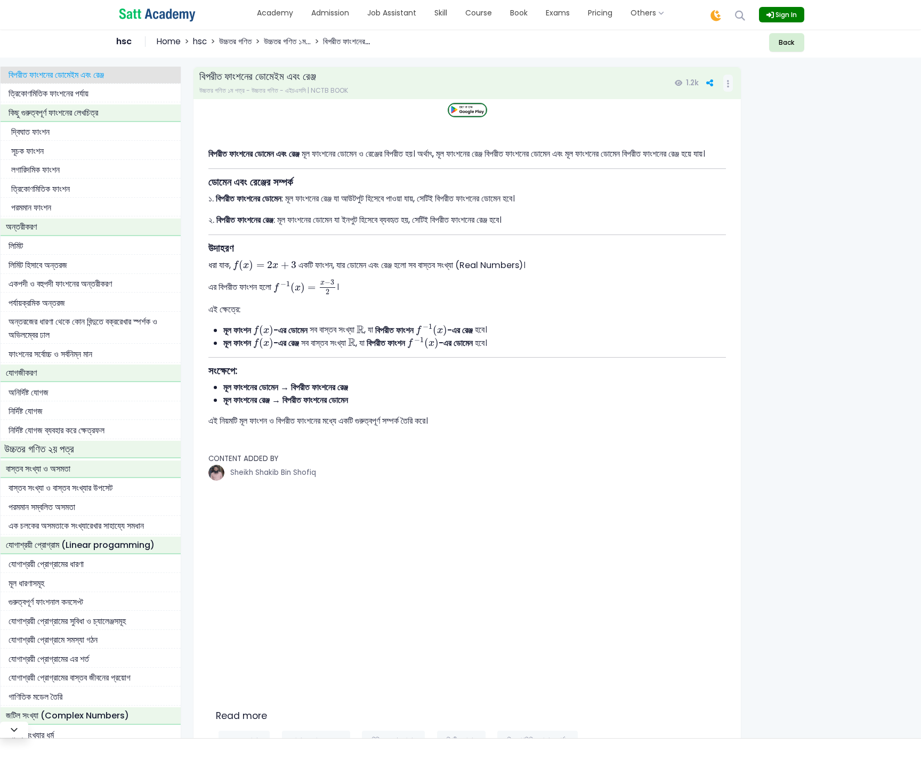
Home (169, 41)
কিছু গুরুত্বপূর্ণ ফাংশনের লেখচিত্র (53, 113)
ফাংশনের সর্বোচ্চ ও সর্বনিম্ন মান (50, 354)
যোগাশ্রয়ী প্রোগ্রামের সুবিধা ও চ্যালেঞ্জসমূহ (67, 621)
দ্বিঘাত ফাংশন (30, 132)
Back (786, 42)
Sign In (785, 14)
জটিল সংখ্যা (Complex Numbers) (67, 715)
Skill (440, 12)
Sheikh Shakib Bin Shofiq (273, 472)
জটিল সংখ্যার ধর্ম (31, 735)
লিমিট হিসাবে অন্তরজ (38, 265)
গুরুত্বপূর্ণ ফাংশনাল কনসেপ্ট (46, 602)
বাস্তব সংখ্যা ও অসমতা (38, 469)
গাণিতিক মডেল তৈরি (35, 697)
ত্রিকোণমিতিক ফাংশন (40, 189)
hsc (200, 41)
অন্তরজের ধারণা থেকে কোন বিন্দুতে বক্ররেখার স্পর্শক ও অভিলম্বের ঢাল (83, 328)
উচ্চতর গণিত (235, 41)
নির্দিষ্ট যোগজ (26, 411)
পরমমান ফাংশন (31, 207)
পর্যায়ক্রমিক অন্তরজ (37, 303)
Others (644, 12)
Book (519, 12)
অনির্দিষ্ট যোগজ (29, 392)
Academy (275, 12)
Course (478, 12)
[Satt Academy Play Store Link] (467, 110)
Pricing (600, 12)
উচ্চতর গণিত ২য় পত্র (39, 449)
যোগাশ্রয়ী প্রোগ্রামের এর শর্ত (49, 659)
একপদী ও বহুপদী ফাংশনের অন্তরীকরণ (60, 284)
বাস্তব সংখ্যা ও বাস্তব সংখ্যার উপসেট (60, 488)
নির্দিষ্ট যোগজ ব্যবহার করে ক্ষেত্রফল (56, 430)
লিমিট (16, 246)
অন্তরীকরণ (21, 227)
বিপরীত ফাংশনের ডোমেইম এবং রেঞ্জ (56, 75)
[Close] (14, 730)
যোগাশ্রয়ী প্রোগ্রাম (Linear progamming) (80, 545)
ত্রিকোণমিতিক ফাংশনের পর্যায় (48, 93)
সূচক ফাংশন (27, 151)
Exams (558, 12)
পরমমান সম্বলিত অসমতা (42, 507)
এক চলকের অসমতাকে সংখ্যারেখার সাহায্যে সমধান (76, 526)
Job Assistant (391, 12)
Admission (330, 12)
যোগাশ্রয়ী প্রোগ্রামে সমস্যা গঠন (53, 640)
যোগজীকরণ (21, 373)
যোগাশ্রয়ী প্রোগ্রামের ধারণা (46, 564)
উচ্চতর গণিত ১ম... (287, 41)
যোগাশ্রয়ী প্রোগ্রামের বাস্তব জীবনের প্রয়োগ (70, 678)
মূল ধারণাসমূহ (26, 583)
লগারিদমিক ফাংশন (35, 170)
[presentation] (264, 266)
